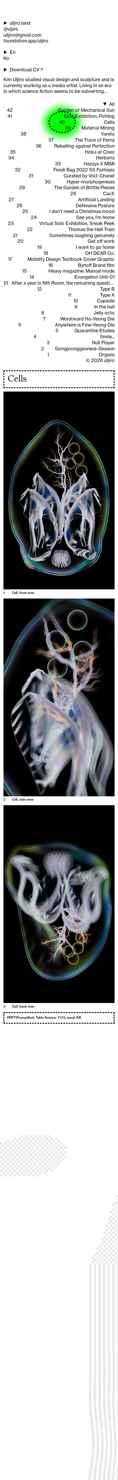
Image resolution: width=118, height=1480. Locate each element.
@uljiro (10, 29)
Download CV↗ (27, 70)
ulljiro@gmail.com (22, 35)
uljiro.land (20, 23)
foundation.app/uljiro (25, 41)
